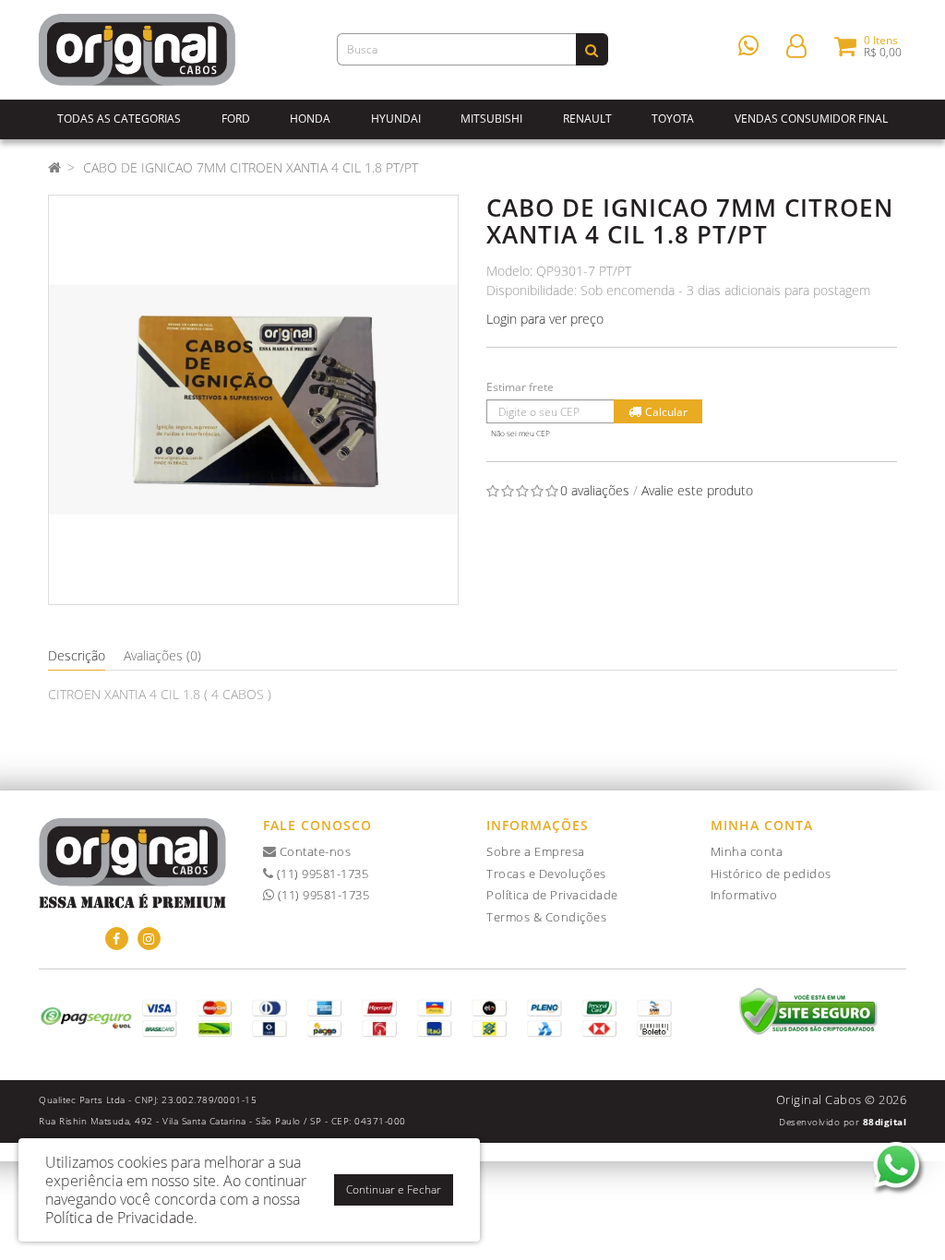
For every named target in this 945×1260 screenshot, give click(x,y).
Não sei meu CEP (520, 433)
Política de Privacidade (552, 894)
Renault (587, 118)
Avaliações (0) (162, 655)
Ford (235, 118)
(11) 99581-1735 (320, 873)
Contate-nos (313, 851)
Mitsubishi (491, 118)
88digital (885, 1121)
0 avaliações (594, 490)
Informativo (744, 894)
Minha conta (747, 851)
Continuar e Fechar (393, 1189)
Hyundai (396, 118)
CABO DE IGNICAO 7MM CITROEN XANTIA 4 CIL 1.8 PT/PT (250, 167)
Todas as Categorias (119, 118)
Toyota (673, 118)
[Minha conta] (796, 44)
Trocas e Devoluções (546, 873)
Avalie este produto (697, 490)
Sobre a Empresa (535, 851)
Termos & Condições (546, 917)
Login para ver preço (545, 318)
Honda (310, 118)
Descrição (76, 655)
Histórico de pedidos (771, 873)
